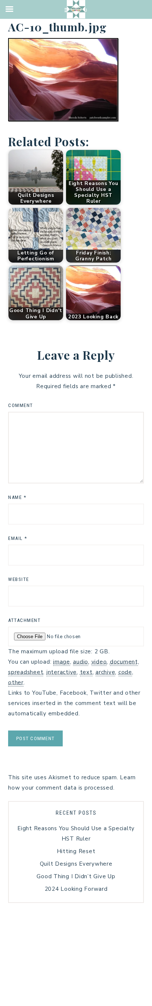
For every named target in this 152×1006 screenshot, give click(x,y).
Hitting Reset (76, 851)
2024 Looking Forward (76, 889)
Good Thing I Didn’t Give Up (76, 876)
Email (17, 538)
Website (18, 579)
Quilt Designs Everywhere (76, 864)
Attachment (24, 620)
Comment (20, 405)
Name (17, 497)
